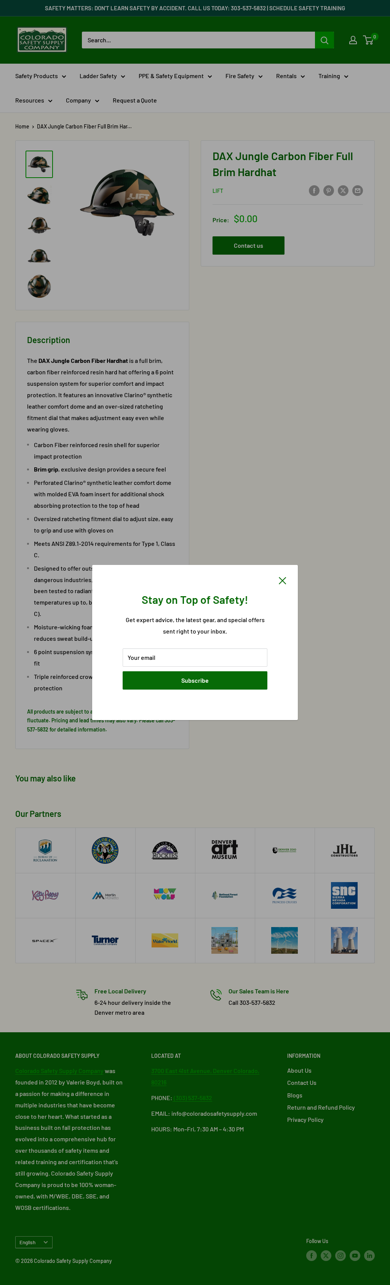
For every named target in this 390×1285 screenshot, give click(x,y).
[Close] (282, 580)
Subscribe (195, 680)
